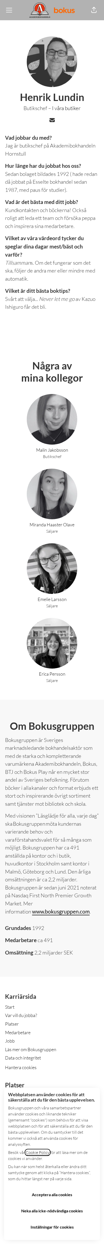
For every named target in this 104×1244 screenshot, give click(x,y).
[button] (94, 10)
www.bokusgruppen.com (61, 911)
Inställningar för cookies (52, 1227)
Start (9, 1007)
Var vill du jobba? (21, 1015)
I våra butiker (66, 108)
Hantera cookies (21, 1067)
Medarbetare (18, 1032)
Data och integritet (23, 1058)
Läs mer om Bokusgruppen (30, 1049)
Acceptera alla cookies (52, 1194)
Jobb (10, 1041)
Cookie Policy (37, 1152)
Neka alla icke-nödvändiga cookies (52, 1210)
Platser (12, 1024)
